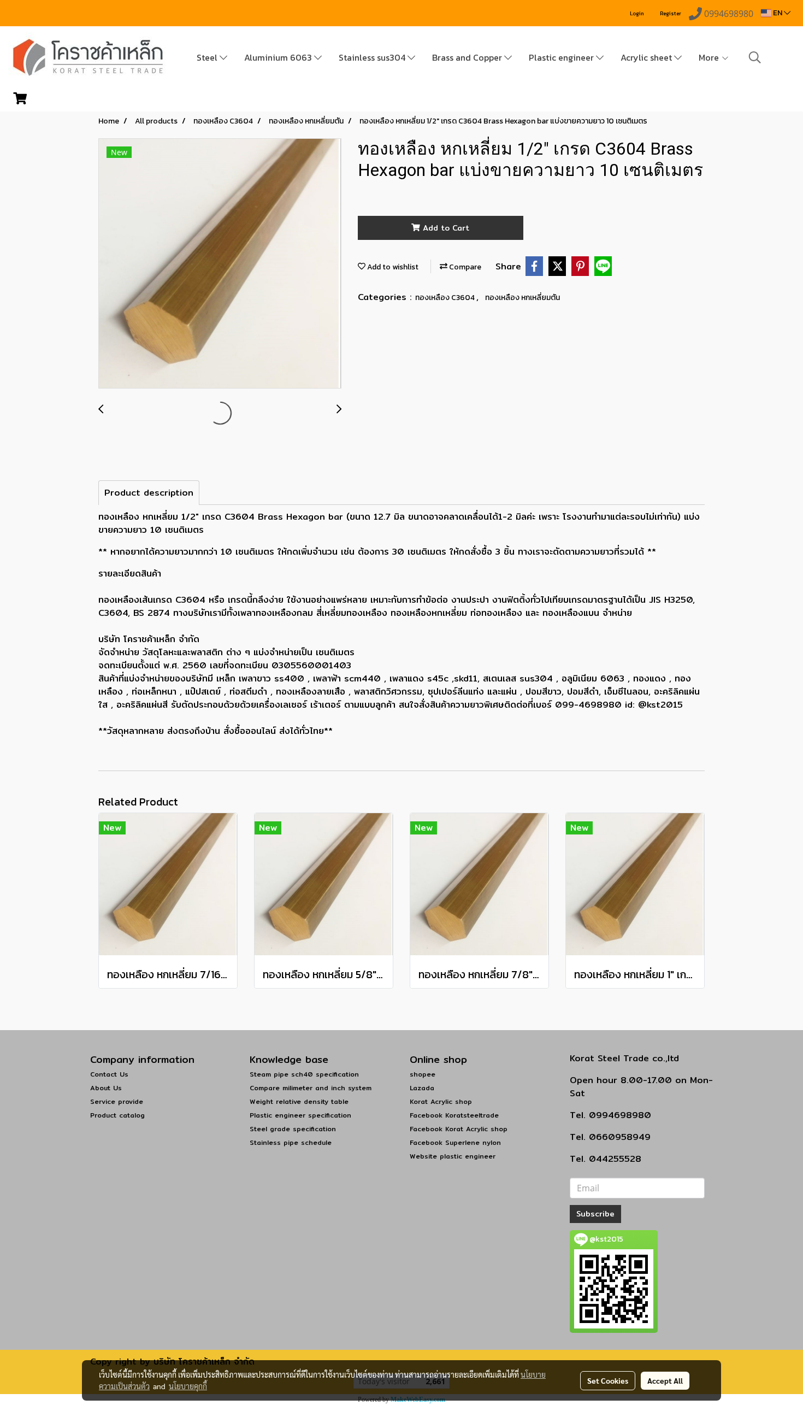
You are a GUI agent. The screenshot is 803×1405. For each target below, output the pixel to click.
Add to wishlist (391, 267)
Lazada (422, 1088)
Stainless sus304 (373, 57)
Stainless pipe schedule (291, 1142)
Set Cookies (607, 1380)
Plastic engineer (562, 57)
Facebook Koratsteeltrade (454, 1115)
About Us (106, 1088)
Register (670, 13)
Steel (208, 57)
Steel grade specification (293, 1129)
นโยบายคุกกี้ (188, 1386)
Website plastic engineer (452, 1156)
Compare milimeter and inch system (310, 1088)
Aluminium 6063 (279, 57)
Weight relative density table (299, 1101)
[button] (755, 57)
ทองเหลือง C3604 (445, 297)
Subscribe (595, 1214)
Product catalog (117, 1115)
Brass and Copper (468, 57)
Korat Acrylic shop (441, 1101)
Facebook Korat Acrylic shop (458, 1129)
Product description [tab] (148, 492)
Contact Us (109, 1074)
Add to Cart (444, 228)
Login (637, 13)
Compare (464, 267)
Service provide (116, 1101)
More (710, 57)
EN (777, 13)
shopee (422, 1074)
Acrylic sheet (647, 57)
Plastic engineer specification (300, 1115)
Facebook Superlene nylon (455, 1142)
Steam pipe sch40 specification (304, 1074)
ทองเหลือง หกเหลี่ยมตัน (522, 297)
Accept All (665, 1380)
